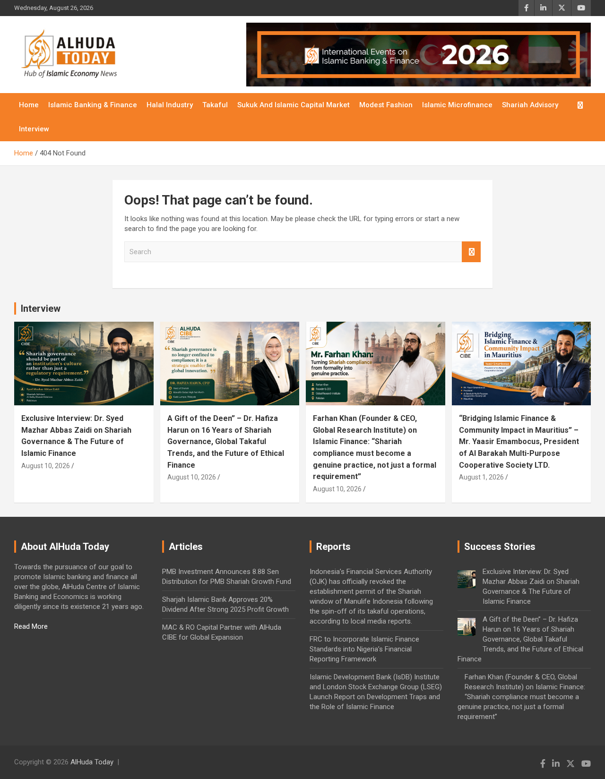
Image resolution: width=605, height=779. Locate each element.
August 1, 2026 (481, 477)
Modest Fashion (386, 105)
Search (471, 252)
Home (29, 105)
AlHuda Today (91, 762)
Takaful (215, 105)
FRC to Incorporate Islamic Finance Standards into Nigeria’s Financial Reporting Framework (364, 649)
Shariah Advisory (530, 105)
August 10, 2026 (45, 466)
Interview (34, 129)
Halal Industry (170, 105)
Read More (31, 626)
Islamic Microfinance (457, 105)
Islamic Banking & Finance (92, 105)
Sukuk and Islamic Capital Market (293, 105)
